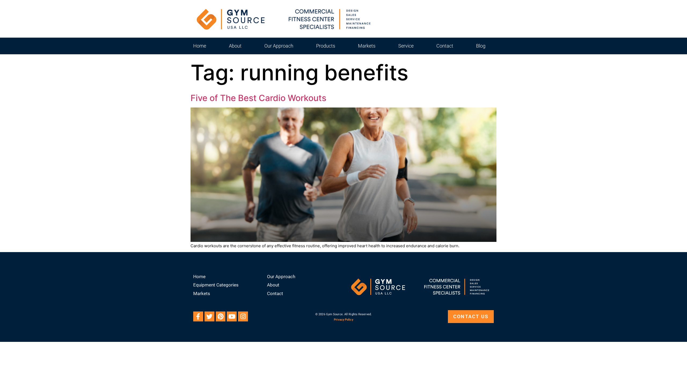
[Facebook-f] (198, 316)
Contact (444, 46)
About (235, 46)
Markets (366, 46)
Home (199, 46)
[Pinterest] (221, 316)
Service (406, 46)
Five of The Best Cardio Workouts (258, 98)
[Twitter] (209, 316)
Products (325, 46)
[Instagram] (243, 316)
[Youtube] (232, 316)
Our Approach (278, 46)
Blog (480, 46)
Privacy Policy (343, 319)
